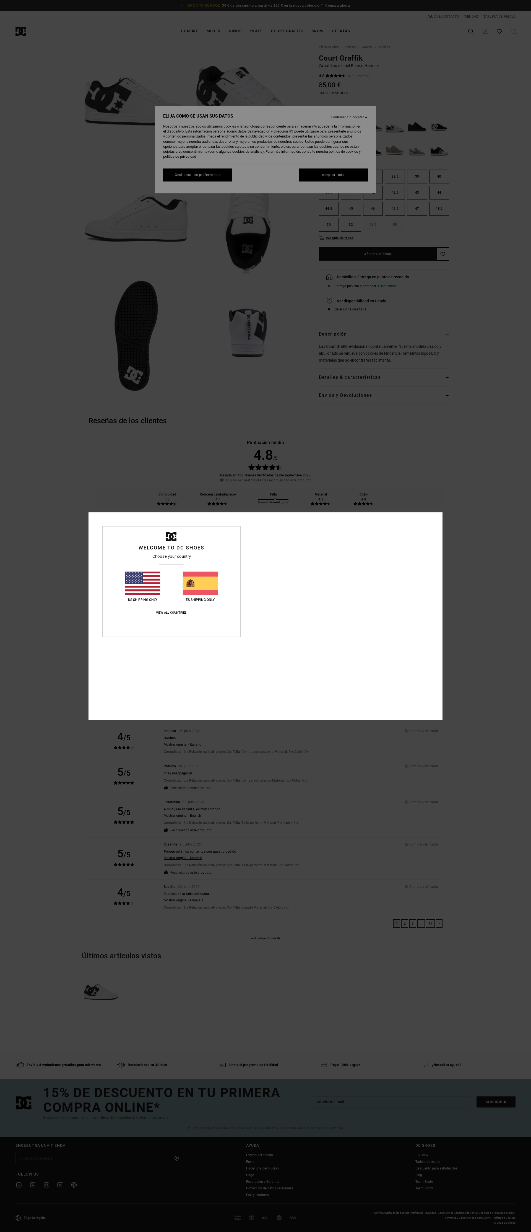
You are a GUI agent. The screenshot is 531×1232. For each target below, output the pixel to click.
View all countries (171, 612)
